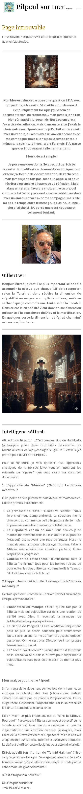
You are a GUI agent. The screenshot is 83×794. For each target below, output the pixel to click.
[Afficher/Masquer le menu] (78, 7)
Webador (23, 787)
